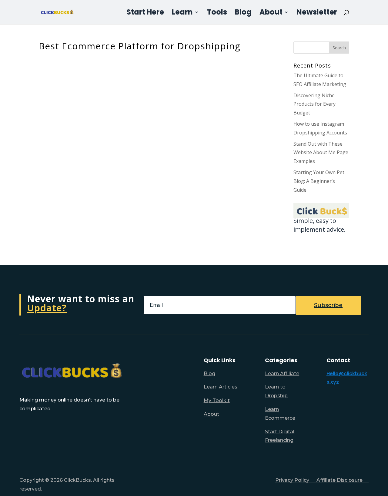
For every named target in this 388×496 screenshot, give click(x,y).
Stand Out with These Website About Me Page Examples (320, 153)
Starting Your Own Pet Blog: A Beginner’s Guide (318, 181)
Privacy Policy (295, 480)
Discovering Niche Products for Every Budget (314, 104)
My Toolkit (217, 400)
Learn (182, 13)
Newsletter (316, 13)
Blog (243, 13)
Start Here (145, 13)
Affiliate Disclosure (342, 480)
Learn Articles (220, 387)
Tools (217, 13)
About (271, 13)
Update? (47, 308)
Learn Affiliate (282, 373)
